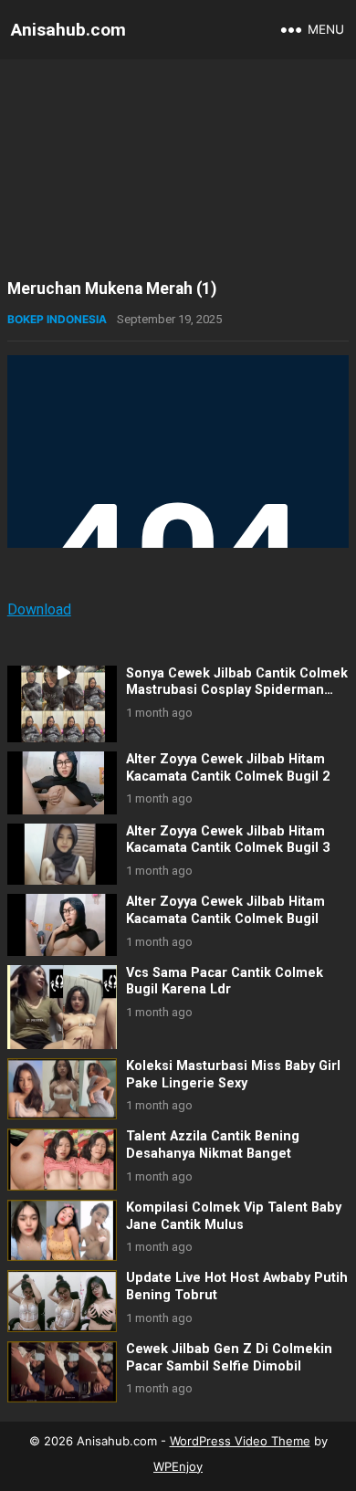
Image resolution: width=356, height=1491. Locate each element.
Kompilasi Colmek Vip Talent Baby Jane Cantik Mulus (233, 1216)
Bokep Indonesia (57, 319)
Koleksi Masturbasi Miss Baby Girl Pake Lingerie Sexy (233, 1074)
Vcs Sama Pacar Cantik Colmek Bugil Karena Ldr (224, 981)
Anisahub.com (68, 29)
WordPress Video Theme (240, 1440)
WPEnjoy (178, 1466)
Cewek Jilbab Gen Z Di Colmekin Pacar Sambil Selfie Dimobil (229, 1357)
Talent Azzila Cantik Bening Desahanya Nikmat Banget (212, 1145)
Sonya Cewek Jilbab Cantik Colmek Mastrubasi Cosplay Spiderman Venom (237, 690)
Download (39, 609)
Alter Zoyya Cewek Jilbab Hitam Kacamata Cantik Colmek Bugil (225, 910)
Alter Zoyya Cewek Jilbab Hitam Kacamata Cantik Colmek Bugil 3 (228, 840)
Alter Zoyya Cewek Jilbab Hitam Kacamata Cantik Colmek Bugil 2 (228, 767)
